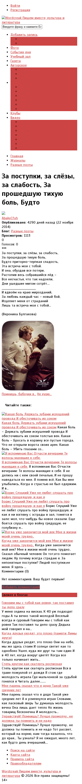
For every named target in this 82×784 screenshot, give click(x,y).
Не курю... (44, 394)
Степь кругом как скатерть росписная (32, 664)
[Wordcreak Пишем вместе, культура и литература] (39, 22)
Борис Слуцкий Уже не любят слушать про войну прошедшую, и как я (36, 503)
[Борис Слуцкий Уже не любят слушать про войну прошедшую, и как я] (39, 497)
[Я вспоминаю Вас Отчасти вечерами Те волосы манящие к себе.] (39, 458)
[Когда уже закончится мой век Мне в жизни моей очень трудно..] (39, 536)
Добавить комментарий (21, 587)
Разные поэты (22, 231)
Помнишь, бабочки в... (19, 394)
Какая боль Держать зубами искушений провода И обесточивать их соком (34, 425)
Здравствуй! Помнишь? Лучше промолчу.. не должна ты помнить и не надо (37, 718)
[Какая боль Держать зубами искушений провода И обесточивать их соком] (39, 418)
